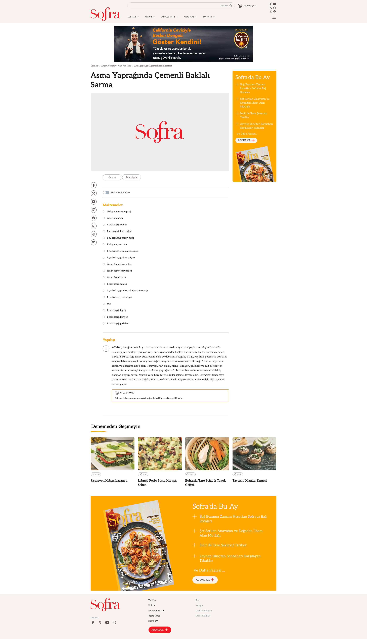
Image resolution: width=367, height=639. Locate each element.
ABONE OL (244, 140)
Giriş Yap (246, 6)
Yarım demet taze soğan (119, 264)
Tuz (109, 304)
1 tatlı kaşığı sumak (117, 284)
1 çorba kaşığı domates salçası (122, 251)
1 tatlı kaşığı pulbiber (118, 324)
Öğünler (94, 66)
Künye (199, 605)
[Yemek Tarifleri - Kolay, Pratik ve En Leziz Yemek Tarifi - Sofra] (105, 14)
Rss (197, 600)
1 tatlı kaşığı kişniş (116, 310)
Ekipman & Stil (156, 610)
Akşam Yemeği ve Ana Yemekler (116, 66)
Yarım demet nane (116, 277)
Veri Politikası (203, 616)
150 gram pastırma (117, 244)
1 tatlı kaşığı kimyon (117, 317)
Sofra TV (153, 621)
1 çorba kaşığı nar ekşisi (119, 297)
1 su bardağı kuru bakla (119, 231)
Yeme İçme (154, 616)
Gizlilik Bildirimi (204, 610)
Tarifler (152, 600)
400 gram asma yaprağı (119, 211)
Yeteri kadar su (115, 218)
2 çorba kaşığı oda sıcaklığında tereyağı (127, 291)
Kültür (151, 605)
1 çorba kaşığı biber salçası (121, 258)
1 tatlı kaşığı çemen (117, 225)
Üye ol (253, 6)
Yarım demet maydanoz (119, 271)
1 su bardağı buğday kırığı (120, 238)
